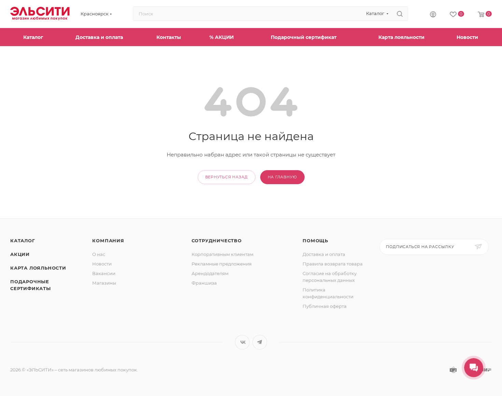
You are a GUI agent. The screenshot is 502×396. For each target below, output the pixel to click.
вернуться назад (226, 177)
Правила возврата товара (333, 264)
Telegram (259, 342)
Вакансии (103, 273)
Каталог (22, 240)
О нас (98, 254)
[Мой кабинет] (433, 14)
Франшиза (204, 283)
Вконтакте (242, 342)
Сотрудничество (217, 240)
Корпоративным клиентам (222, 254)
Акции (20, 254)
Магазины (104, 283)
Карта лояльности (38, 268)
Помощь (315, 240)
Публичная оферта (325, 306)
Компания (108, 240)
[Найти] (399, 13)
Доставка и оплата (324, 254)
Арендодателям (210, 273)
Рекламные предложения (222, 264)
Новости (102, 264)
